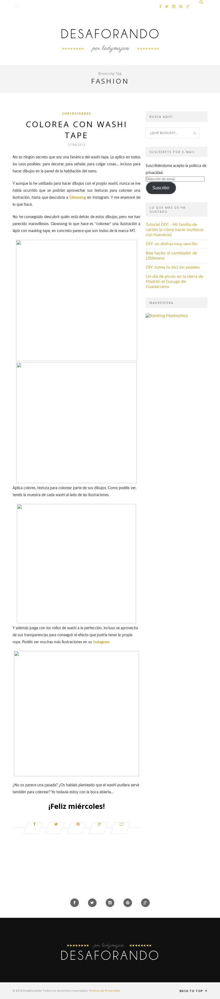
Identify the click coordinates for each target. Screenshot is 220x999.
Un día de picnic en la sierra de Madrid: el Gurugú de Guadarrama (174, 281)
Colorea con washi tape (76, 130)
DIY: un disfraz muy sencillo (171, 244)
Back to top (191, 991)
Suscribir (160, 188)
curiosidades (76, 113)
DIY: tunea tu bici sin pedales (173, 267)
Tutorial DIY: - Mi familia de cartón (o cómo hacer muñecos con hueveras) (175, 229)
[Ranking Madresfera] (167, 316)
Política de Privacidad (104, 991)
